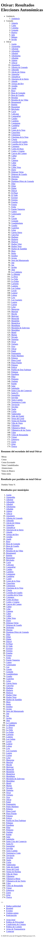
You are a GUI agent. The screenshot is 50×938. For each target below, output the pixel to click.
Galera (14, 211)
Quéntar (14, 381)
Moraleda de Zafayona (20, 328)
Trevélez (14, 407)
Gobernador (16, 214)
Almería (14, 23)
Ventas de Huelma (18, 421)
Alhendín (15, 70)
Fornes (14, 204)
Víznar (14, 437)
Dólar (13, 186)
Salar (13, 386)
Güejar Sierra (16, 232)
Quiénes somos (12, 913)
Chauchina (15, 132)
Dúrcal (14, 191)
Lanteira (14, 286)
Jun (12, 265)
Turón (13, 409)
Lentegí (14, 293)
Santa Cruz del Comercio (21, 390)
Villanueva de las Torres (21, 430)
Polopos (14, 365)
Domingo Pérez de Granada (22, 181)
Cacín (13, 111)
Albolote (14, 49)
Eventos (9, 911)
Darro (13, 170)
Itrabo (13, 253)
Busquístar (15, 107)
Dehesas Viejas (17, 172)
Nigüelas (14, 339)
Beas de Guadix (17, 95)
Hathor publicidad (13, 906)
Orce (13, 346)
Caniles (14, 118)
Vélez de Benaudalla (19, 435)
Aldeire (14, 60)
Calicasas (15, 114)
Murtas (14, 335)
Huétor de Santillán (19, 249)
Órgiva (14, 446)
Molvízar (15, 316)
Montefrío (15, 321)
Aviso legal (10, 920)
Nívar (13, 342)
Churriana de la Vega (19, 137)
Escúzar (14, 197)
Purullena (15, 374)
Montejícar (15, 323)
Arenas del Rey (17, 84)
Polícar (14, 367)
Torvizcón (15, 404)
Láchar (14, 304)
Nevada (14, 337)
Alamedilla (15, 46)
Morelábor (15, 330)
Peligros (14, 358)
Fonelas (14, 202)
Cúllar (13, 165)
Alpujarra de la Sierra (20, 79)
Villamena (15, 425)
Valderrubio (16, 414)
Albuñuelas (16, 56)
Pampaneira (16, 353)
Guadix (14, 225)
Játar (13, 270)
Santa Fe (14, 393)
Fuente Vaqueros (18, 209)
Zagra (13, 442)
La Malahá (15, 274)
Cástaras (14, 160)
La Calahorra (16, 272)
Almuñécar (15, 77)
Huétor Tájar (16, 244)
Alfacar (14, 63)
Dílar (13, 184)
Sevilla (14, 39)
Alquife (14, 81)
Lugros (14, 302)
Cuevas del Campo (19, 153)
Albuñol (14, 53)
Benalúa (14, 97)
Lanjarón (15, 284)
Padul (13, 351)
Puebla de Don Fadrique (21, 370)
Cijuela (14, 139)
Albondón (15, 51)
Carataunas (15, 123)
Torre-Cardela (17, 400)
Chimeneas (15, 135)
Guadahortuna (17, 223)
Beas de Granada (18, 93)
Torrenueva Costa (18, 402)
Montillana (15, 325)
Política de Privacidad (15, 922)
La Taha (14, 279)
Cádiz (13, 25)
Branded (9, 908)
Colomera (15, 146)
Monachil (15, 318)
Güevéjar (15, 235)
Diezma (14, 179)
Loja (13, 297)
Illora (13, 251)
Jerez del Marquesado (20, 260)
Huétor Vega (16, 246)
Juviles (14, 267)
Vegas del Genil (17, 418)
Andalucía (15, 18)
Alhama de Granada (19, 67)
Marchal (14, 311)
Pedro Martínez (17, 356)
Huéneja (14, 239)
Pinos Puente (16, 363)
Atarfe (13, 88)
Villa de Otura (17, 423)
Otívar (13, 349)
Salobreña (15, 388)
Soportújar (15, 395)
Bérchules (15, 109)
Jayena (14, 258)
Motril (13, 332)
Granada (14, 30)
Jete (12, 263)
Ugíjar (13, 411)
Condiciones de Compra (16, 924)
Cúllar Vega (16, 167)
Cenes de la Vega (18, 130)
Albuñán (14, 58)
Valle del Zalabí (17, 416)
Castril (14, 128)
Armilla (14, 86)
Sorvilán (14, 397)
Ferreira (14, 200)
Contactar (10, 931)
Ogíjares (14, 344)
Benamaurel (16, 102)
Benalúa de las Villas (19, 100)
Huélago (14, 237)
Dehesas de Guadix (19, 174)
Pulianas (14, 372)
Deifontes (15, 177)
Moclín (14, 314)
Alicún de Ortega (18, 72)
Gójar (13, 230)
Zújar (13, 444)
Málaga (14, 37)
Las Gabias (15, 288)
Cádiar (14, 156)
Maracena (15, 309)
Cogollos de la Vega (19, 144)
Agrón (14, 44)
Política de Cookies (14, 927)
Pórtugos (14, 379)
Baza (13, 91)
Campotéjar (16, 116)
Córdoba (14, 28)
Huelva (14, 32)
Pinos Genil (16, 360)
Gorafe (14, 218)
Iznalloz (14, 256)
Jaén (13, 35)
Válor (13, 432)
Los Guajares (16, 300)
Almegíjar (15, 74)
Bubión (14, 104)
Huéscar (14, 242)
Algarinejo (15, 65)
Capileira (15, 121)
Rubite (14, 384)
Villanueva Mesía (18, 428)
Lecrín (14, 290)
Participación (11, 915)
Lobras (14, 295)
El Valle (14, 195)
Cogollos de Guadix (19, 142)
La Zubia (15, 281)
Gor (12, 216)
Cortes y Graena (17, 151)
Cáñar (13, 163)
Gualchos (15, 228)
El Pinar (14, 193)
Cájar (13, 158)
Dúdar (13, 188)
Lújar (13, 307)
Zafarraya (15, 439)
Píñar (13, 377)
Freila (13, 207)
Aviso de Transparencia (15, 929)
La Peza (14, 277)
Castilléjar (15, 125)
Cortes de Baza (17, 149)
